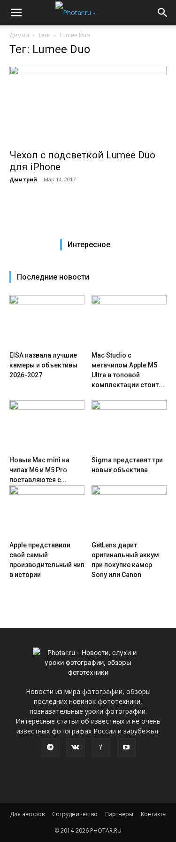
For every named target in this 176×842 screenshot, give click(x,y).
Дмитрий (23, 179)
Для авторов (27, 814)
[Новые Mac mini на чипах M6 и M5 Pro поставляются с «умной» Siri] (46, 426)
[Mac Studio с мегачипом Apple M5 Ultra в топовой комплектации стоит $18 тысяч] (129, 321)
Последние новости (53, 277)
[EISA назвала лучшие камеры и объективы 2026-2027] (46, 321)
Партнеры (119, 814)
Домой (19, 35)
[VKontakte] (75, 747)
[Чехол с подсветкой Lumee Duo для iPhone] (88, 104)
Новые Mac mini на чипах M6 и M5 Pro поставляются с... (39, 469)
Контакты (154, 814)
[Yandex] (101, 747)
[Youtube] (126, 747)
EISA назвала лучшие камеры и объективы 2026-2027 (43, 365)
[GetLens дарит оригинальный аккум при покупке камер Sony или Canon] (129, 511)
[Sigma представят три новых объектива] (129, 426)
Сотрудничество (75, 814)
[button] (16, 12)
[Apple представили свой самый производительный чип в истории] (46, 511)
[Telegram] (50, 747)
